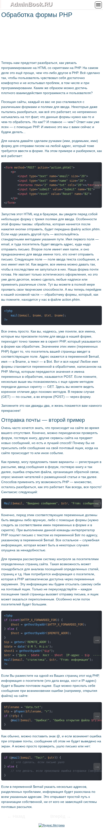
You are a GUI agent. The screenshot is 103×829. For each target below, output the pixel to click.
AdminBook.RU (31, 4)
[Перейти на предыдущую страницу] (19, 816)
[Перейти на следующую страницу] (57, 816)
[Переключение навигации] (98, 4)
